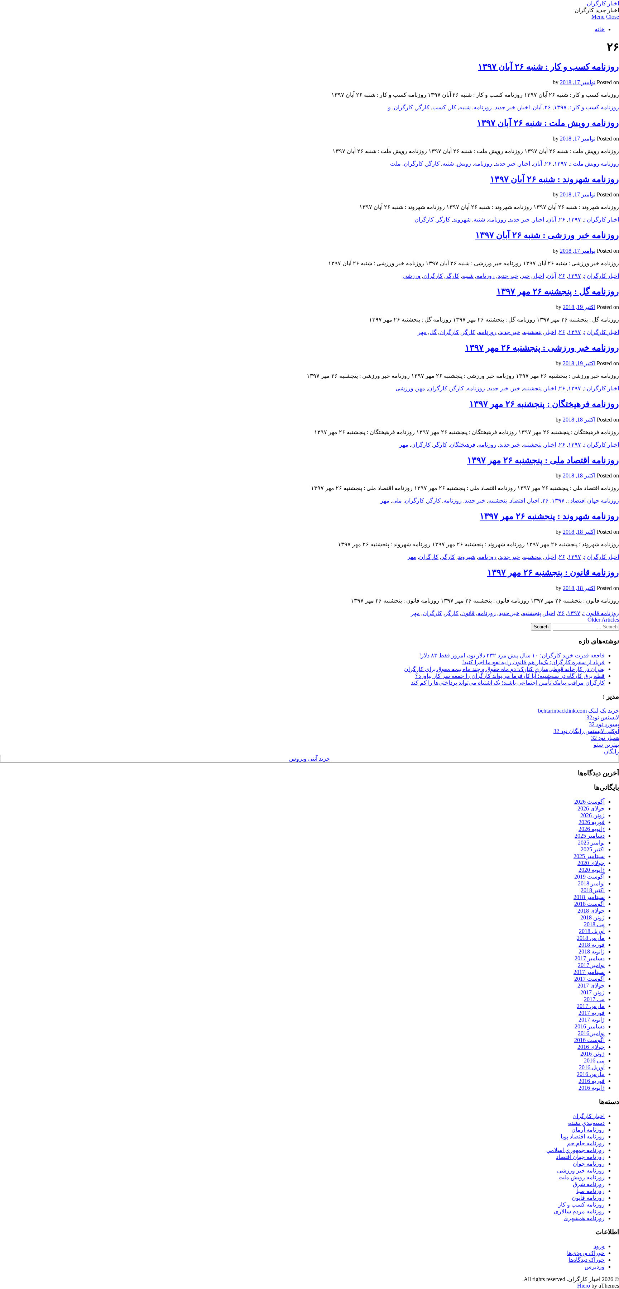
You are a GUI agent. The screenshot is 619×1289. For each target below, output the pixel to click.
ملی (397, 501)
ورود (599, 1246)
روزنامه (483, 107)
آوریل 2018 (592, 931)
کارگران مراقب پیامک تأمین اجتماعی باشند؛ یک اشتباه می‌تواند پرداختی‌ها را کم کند (508, 683)
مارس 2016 (591, 1074)
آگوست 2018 (589, 904)
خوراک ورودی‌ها (586, 1253)
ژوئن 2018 (592, 917)
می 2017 (594, 999)
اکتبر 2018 (593, 890)
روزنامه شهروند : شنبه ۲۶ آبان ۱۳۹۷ (554, 179)
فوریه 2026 (592, 822)
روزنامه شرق (589, 1184)
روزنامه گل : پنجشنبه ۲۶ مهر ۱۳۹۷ (557, 291)
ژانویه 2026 (592, 829)
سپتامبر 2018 (589, 897)
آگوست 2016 (589, 1040)
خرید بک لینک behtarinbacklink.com (578, 711)
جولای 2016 (591, 1047)
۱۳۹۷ (560, 107)
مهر (422, 332)
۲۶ (547, 107)
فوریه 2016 (592, 1081)
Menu (598, 17)
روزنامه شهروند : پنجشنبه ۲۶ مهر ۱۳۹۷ (549, 516)
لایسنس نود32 (602, 717)
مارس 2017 (591, 1006)
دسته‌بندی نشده (586, 1123)
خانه (600, 29)
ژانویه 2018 (592, 951)
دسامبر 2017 (590, 958)
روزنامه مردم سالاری (579, 1211)
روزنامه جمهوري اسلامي (575, 1150)
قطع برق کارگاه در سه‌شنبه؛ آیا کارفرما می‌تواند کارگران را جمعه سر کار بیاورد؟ (510, 676)
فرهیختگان (462, 445)
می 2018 (594, 924)
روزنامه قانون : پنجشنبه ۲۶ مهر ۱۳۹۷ (553, 572)
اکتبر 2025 (593, 849)
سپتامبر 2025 (589, 856)
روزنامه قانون (602, 613)
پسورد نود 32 (604, 724)
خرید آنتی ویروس (309, 759)
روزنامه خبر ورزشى (581, 1170)
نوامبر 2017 (591, 965)
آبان (537, 107)
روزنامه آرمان (588, 1130)
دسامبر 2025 (590, 836)
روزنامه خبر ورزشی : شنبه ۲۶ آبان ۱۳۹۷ (547, 235)
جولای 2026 (591, 808)
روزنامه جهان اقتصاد (594, 501)
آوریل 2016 (592, 1067)
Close (612, 17)
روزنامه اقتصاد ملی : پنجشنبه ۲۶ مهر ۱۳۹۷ (543, 460)
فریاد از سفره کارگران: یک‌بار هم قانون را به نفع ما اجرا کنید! (533, 662)
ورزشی (412, 276)
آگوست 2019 (589, 877)
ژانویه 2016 (592, 1088)
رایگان (611, 751)
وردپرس (595, 1267)
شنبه (465, 107)
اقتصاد (517, 501)
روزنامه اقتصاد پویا (583, 1136)
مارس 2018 (591, 938)
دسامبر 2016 (590, 1026)
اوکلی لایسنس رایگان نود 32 (586, 731)
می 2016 (594, 1060)
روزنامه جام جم (586, 1143)
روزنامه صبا (590, 1191)
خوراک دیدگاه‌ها (586, 1260)
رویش (464, 164)
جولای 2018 (591, 911)
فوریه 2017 (592, 1013)
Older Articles (603, 620)
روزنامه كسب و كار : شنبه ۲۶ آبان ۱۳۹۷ (548, 66)
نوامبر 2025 (591, 842)
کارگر (423, 107)
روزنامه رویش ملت (596, 164)
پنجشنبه (532, 332)
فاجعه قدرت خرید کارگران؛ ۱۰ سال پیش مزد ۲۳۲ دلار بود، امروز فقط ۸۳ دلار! (512, 655)
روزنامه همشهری (584, 1218)
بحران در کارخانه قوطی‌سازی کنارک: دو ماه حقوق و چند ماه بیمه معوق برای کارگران (504, 669)
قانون (468, 613)
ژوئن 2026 (592, 815)
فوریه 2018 (592, 945)
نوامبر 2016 (591, 1033)
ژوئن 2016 (592, 1054)
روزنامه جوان (589, 1164)
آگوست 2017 (589, 979)
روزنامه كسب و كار (595, 107)
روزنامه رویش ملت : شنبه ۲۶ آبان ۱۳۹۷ (548, 123)
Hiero (583, 1286)
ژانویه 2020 (592, 870)
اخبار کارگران (603, 3)
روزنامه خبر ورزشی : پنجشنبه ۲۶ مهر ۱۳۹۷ (542, 347)
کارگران (403, 107)
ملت (395, 164)
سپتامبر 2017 (589, 972)
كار (452, 107)
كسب (439, 107)
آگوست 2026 (589, 802)
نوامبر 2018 (591, 883)
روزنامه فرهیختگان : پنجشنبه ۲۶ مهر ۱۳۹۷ (544, 404)
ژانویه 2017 (592, 1020)
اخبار (524, 107)
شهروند (462, 220)
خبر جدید (505, 107)
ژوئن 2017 (592, 992)
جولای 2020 (591, 863)
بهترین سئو (606, 745)
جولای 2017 (591, 986)
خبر (525, 276)
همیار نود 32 (605, 738)
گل (433, 332)
